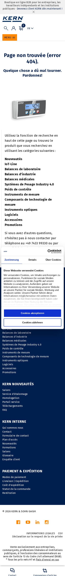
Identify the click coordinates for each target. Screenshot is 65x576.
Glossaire (7, 455)
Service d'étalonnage (15, 394)
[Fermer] (33, 11)
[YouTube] (28, 523)
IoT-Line (11, 164)
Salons (6, 390)
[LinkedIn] (37, 523)
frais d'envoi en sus (47, 559)
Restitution (9, 492)
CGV (60, 533)
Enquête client (11, 459)
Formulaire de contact (15, 435)
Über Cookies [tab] (53, 259)
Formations (9, 447)
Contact (7, 431)
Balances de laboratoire (23, 169)
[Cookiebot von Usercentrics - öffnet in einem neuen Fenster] (47, 251)
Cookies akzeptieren (32, 313)
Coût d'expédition (13, 485)
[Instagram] (47, 523)
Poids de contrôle (18, 189)
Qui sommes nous (12, 427)
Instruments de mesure (22, 194)
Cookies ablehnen (32, 322)
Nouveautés (13, 159)
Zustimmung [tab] (12, 259)
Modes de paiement (14, 477)
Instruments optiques (21, 210)
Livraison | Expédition (15, 481)
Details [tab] (32, 259)
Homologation (10, 397)
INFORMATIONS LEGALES (40, 533)
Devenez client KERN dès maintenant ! (39, 8)
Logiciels (11, 215)
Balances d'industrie (20, 174)
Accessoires (14, 220)
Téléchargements (12, 405)
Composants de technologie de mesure (25, 356)
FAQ (4, 409)
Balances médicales (20, 179)
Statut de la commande (16, 489)
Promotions (13, 225)
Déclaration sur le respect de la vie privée (37, 536)
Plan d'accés (9, 439)
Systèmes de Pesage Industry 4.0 (29, 184)
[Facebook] (18, 523)
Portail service (11, 401)
